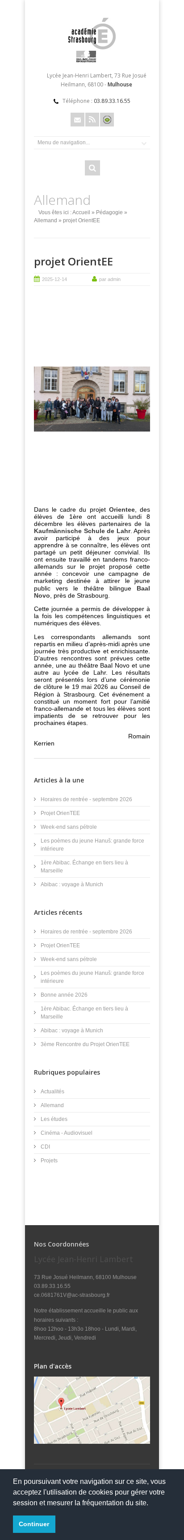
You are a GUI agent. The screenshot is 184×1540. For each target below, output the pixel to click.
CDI (45, 1147)
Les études (54, 1119)
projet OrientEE (73, 261)
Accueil (81, 212)
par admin (110, 279)
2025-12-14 (54, 279)
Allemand (45, 220)
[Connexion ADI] (107, 119)
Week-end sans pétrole (69, 827)
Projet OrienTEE (60, 813)
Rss (92, 119)
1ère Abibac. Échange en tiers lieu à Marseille (84, 867)
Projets (49, 1160)
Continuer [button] (34, 1524)
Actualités (52, 1091)
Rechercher (92, 167)
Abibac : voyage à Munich (72, 884)
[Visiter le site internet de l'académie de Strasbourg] (92, 60)
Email (77, 119)
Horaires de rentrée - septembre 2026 (86, 799)
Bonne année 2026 (64, 995)
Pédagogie (109, 212)
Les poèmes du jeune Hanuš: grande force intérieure (92, 845)
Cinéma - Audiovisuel (66, 1133)
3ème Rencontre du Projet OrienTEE (85, 1044)
